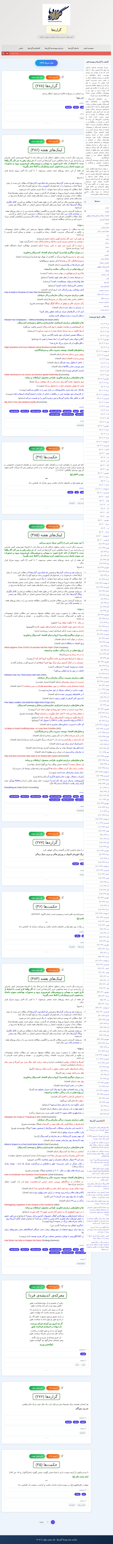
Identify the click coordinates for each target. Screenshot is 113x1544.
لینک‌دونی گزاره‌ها (96, 1121)
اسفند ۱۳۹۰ (105, 968)
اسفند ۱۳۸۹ (105, 1015)
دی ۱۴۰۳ (106, 363)
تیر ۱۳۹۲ (106, 905)
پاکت (37, 216)
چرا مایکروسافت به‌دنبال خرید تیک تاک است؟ (69, 781)
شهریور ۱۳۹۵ (104, 756)
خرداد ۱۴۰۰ (105, 532)
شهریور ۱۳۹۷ (104, 662)
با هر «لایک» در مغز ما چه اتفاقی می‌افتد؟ (71, 671)
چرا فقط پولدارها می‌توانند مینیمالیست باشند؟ (69, 281)
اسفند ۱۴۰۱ (105, 449)
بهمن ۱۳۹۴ (105, 783)
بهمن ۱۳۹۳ (105, 831)
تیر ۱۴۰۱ (106, 481)
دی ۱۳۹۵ (106, 740)
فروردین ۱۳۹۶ (104, 728)
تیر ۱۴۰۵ (106, 323)
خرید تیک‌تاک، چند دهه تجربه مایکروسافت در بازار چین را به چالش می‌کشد (57, 390)
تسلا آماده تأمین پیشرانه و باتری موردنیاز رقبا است (67, 1155)
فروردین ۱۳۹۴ (104, 823)
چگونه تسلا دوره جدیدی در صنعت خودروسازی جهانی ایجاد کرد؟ (62, 709)
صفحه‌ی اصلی (89, 48)
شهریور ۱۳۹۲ (104, 897)
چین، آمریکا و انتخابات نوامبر (76, 1062)
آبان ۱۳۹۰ (106, 984)
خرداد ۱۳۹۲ (105, 909)
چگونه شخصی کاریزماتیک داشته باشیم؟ (72, 285)
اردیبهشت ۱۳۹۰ (104, 1008)
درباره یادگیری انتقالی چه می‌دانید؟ (74, 1225)
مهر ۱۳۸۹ (106, 1035)
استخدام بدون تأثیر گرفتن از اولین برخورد (71, 698)
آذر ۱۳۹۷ (106, 650)
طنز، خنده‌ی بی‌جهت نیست (77, 631)
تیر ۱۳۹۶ (106, 717)
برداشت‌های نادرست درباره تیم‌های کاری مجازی (68, 316)
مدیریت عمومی (80, 414)
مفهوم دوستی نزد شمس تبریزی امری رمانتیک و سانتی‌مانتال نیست (60, 241)
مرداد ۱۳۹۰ (105, 996)
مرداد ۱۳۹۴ (105, 807)
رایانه (107, 239)
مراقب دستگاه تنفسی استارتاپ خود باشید (71, 335)
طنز (107, 251)
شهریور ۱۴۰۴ (104, 339)
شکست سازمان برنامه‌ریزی (76, 752)
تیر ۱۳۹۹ (106, 575)
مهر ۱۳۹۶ (106, 705)
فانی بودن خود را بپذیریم (78, 257)
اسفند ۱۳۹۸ (105, 591)
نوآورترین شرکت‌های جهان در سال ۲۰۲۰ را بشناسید (67, 1170)
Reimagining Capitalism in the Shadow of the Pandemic (29, 1205)
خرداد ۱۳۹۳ (105, 862)
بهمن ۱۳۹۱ (105, 925)
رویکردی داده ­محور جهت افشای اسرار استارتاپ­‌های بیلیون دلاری (61, 627)
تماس (21, 48)
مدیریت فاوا (105, 298)
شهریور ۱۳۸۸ (104, 1082)
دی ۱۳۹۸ (106, 599)
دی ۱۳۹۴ (106, 787)
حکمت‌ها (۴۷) (46, 457)
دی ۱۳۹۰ (106, 976)
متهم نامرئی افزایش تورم (77, 370)
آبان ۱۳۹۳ (106, 842)
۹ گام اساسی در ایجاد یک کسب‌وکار (73, 1151)
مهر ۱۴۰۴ (106, 335)
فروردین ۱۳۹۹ (104, 587)
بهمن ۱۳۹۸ (105, 595)
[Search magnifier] (3, 53)
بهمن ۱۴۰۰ (105, 500)
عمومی (106, 255)
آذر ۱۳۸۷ (106, 1110)
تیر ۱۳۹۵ (106, 764)
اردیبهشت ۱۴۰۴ (104, 351)
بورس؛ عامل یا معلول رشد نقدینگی (73, 362)
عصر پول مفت (82, 1081)
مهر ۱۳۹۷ (106, 658)
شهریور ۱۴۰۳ (104, 379)
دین (77, 492)
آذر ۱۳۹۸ (106, 603)
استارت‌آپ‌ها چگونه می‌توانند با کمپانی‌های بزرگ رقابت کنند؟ (63, 717)
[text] (62, 77)
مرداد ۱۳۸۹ (105, 1043)
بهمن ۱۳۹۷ (105, 642)
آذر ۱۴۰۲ (106, 414)
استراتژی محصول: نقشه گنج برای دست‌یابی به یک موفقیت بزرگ (61, 382)
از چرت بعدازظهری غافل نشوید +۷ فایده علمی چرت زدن (64, 1113)
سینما (107, 247)
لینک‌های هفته (14, 411)
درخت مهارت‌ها (82, 1101)
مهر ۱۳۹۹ (106, 563)
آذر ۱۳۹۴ (106, 791)
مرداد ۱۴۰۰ (105, 524)
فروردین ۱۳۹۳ (104, 870)
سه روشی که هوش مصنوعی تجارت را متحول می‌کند (66, 386)
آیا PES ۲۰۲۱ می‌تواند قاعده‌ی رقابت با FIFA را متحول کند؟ (63, 720)
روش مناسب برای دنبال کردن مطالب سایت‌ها (69, 768)
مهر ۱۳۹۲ (106, 893)
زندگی (76, 107)
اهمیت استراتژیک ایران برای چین (74, 744)
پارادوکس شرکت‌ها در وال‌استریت (74, 265)
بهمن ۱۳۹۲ (105, 878)
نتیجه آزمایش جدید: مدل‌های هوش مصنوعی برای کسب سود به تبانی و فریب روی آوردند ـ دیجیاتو (97, 1194)
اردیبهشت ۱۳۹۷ (104, 677)
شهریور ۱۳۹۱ (104, 945)
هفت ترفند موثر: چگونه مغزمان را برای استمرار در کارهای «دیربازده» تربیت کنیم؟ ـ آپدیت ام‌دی (97, 1221)
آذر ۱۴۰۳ (106, 367)
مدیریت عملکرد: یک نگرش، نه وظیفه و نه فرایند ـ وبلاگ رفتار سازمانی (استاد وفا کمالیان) (99, 1145)
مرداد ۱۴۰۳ (105, 382)
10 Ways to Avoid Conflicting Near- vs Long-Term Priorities (30, 728)
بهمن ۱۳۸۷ (105, 1102)
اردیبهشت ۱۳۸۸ (104, 1090)
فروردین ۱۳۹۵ (104, 776)
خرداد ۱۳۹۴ (105, 815)
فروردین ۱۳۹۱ (104, 964)
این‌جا (92, 95)
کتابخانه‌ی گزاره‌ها (34, 48)
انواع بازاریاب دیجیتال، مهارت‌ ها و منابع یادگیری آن (67, 776)
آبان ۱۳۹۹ (106, 559)
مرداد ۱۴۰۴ (105, 343)
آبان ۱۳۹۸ (106, 607)
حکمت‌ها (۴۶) (46, 906)
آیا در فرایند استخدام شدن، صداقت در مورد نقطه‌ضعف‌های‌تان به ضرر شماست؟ (55, 686)
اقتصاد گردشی (104, 219)
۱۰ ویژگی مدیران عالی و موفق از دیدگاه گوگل (69, 303)
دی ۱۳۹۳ (106, 835)
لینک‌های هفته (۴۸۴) (46, 978)
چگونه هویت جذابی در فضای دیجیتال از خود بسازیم (67, 690)
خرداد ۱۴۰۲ (105, 438)
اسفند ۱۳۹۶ (105, 685)
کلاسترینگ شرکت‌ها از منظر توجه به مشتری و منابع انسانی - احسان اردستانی (98, 1186)
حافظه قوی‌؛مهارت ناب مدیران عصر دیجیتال (70, 1109)
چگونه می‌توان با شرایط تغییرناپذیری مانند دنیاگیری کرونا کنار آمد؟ (61, 658)
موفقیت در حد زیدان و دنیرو (76, 654)
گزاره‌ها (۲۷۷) (46, 842)
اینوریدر (45, 186)
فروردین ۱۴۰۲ (104, 445)
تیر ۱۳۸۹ (106, 1047)
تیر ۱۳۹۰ (106, 1000)
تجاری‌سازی (67, 411)
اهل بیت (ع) (81, 503)
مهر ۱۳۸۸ (106, 1078)
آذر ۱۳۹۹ (106, 555)
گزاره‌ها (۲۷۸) (46, 86)
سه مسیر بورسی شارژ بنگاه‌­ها (75, 366)
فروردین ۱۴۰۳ (104, 398)
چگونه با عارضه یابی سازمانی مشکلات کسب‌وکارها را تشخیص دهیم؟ (59, 1128)
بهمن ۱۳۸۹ (105, 1019)
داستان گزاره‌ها (73, 48)
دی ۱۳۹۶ (106, 693)
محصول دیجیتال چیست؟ (78, 764)
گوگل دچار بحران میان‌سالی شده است (72, 772)
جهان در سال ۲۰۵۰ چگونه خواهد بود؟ (73, 623)
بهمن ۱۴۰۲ (105, 406)
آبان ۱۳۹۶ (106, 701)
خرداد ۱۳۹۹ (105, 579)
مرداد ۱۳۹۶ (105, 713)
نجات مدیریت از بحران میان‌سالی (74, 682)
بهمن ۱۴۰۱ (105, 453)
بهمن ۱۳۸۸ (105, 1066)
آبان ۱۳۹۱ (106, 937)
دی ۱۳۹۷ (106, 646)
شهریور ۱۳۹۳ (104, 850)
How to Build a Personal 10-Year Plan (21, 292)
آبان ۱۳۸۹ (106, 1031)
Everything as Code (13, 787)
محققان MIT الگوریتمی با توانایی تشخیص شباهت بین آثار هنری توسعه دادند (57, 1236)
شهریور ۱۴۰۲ (104, 426)
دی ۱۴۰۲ (106, 410)
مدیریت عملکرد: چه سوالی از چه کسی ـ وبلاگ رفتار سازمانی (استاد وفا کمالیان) (98, 1153)
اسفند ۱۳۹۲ (105, 874)
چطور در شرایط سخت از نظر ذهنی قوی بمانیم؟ (68, 277)
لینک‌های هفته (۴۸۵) (46, 535)
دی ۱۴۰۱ (106, 457)
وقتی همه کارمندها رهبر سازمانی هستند (72, 1140)
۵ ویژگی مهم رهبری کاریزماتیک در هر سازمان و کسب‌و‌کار (64, 1136)
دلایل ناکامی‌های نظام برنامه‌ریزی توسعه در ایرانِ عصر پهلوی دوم (61, 1192)
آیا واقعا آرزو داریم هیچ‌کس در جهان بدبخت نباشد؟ (67, 273)
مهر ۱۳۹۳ (106, 846)
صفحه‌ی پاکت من (72, 214)
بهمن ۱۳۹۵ (105, 736)
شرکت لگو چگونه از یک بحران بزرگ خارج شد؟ (69, 343)
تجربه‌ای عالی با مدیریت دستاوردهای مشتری (70, 724)
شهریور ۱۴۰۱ (104, 473)
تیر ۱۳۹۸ (106, 622)
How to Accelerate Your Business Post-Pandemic (26, 1174)
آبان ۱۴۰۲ (106, 418)
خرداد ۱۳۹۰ (105, 1004)
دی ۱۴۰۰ (106, 504)
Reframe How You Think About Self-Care (22, 675)
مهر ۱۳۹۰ (106, 988)
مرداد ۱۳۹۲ (105, 901)
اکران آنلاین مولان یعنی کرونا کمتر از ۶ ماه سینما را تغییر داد (63, 339)
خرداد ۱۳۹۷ (105, 673)
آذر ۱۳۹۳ (106, 839)
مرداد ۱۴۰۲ (105, 430)
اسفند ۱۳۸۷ (105, 1098)
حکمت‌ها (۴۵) (46, 1464)
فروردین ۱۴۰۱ (104, 493)
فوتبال (107, 270)
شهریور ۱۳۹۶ (104, 709)
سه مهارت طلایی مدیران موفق (75, 1132)
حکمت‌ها (72, 503)
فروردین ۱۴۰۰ (104, 540)
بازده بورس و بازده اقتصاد (77, 358)
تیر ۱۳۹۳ (106, 858)
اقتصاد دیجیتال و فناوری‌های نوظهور (97, 216)
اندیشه (83, 107)
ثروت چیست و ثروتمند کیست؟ (75, 667)
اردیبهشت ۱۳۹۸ (104, 630)
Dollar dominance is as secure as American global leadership (31, 374)
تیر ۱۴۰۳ (106, 386)
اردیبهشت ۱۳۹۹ (104, 583)
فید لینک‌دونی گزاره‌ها (39, 183)
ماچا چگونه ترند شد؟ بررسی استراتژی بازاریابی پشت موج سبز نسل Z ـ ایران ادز (98, 1229)
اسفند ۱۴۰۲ (105, 402)
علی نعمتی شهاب (36, 77)
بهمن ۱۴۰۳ (105, 359)
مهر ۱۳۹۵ (106, 752)
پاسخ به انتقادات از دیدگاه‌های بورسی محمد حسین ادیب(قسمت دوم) (56, 1182)
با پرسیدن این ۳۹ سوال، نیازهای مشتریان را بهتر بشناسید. (64, 1159)
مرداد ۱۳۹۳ (105, 854)
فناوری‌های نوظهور (103, 267)
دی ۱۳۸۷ (106, 1106)
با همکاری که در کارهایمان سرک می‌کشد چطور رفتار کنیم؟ (64, 311)
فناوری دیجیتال (36, 411)
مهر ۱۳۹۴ (106, 799)
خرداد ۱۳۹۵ (105, 768)
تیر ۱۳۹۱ (106, 952)
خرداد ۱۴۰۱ (105, 485)
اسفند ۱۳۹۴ (105, 780)
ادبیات (83, 1354)
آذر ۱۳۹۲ (106, 886)
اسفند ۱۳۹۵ (105, 732)
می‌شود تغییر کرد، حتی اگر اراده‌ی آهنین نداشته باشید (66, 239)
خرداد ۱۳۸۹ (105, 1051)
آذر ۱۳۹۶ (106, 697)
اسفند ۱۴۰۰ (105, 496)
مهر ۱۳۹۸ (106, 610)
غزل (77, 1364)
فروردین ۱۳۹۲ (104, 917)
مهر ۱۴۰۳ (106, 375)
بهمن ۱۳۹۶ (105, 689)
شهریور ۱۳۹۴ (104, 803)
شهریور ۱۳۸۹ (104, 1039)
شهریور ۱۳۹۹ (104, 567)
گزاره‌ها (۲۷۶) (46, 1396)
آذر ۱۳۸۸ (106, 1074)
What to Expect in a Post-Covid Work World (23, 1144)
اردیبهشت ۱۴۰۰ (104, 536)
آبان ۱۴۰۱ (106, 465)
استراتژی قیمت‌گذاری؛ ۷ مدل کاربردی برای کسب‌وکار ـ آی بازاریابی (99, 1162)
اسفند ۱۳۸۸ (105, 1063)
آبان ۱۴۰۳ (106, 371)
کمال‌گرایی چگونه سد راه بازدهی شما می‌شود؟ (69, 1105)
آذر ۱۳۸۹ (106, 1027)
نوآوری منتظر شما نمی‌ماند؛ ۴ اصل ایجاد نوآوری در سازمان (64, 713)
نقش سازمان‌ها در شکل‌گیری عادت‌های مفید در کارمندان (65, 1124)
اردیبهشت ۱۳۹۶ (104, 724)
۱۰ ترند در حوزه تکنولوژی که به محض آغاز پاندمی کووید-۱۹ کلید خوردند (59, 1212)
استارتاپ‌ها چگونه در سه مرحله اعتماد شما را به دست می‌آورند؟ (61, 331)
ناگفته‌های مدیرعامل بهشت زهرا (75, 1073)
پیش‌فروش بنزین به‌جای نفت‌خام (75, 354)
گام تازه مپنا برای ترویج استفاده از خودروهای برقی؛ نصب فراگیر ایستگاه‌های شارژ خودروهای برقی (46, 1229)
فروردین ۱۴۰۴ (104, 355)
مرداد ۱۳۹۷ (105, 666)
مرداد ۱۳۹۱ (105, 949)
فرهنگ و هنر (105, 259)
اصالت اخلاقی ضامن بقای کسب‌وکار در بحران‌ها (68, 299)
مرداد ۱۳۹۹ (105, 571)
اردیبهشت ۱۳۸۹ (104, 1055)
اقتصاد (83, 411)
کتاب (107, 278)
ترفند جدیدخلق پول (80, 748)
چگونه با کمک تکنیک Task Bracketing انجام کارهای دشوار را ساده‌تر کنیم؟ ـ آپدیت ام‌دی (98, 1171)
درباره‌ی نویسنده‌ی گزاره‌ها (54, 48)
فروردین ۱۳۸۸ (104, 1094)
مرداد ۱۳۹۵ (105, 760)
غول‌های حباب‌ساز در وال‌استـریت (74, 739)
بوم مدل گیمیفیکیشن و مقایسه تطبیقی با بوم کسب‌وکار (65, 327)
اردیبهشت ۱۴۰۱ (104, 489)
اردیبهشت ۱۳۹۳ (104, 866)
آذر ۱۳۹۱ (106, 933)
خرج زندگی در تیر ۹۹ (79, 1201)
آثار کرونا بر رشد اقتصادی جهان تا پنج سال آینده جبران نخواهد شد (61, 1089)
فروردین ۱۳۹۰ (104, 1012)
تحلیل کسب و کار (55, 411)
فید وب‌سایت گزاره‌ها (65, 183)
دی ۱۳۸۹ (106, 1023)
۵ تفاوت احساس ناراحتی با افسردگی (73, 1096)
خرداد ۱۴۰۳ (105, 390)
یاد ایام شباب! (104, 310)
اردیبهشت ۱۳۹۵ (104, 772)
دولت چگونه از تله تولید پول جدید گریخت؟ (71, 1196)
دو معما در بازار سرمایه (78, 735)
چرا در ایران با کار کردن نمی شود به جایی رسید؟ (66, 245)
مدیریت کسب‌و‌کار (68, 414)
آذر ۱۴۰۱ (106, 461)
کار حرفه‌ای (25, 411)
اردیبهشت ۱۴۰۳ (104, 394)
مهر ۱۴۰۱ (106, 469)
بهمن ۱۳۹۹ (105, 548)
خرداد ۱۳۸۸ (105, 1086)
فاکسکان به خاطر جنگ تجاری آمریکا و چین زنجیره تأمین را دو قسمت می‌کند (57, 398)
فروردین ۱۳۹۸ (104, 634)
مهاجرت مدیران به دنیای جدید (76, 307)
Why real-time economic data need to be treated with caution (31, 756)
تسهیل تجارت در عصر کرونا (76, 1085)
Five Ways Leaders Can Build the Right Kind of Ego (27, 702)
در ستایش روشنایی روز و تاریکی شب (72, 289)
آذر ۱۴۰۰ (106, 508)
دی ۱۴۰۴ (106, 327)
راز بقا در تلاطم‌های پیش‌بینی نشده (74, 694)
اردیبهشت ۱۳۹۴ (104, 819)
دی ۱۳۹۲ (106, 882)
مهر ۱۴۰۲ (106, 422)
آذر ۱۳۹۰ (106, 980)
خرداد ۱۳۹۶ (105, 721)
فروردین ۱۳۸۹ (104, 1059)
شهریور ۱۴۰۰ (104, 520)
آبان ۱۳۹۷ (106, 654)
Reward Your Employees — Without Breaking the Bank (28, 320)
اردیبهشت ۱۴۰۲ (104, 441)
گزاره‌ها (56, 30)
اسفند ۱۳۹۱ (105, 921)
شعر (83, 1364)
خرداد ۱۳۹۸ (105, 626)
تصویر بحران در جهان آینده (77, 639)
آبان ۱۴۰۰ (106, 512)
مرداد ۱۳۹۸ (105, 618)
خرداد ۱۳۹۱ (105, 956)
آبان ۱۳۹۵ (106, 748)
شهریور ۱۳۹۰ (104, 992)
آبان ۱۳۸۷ (106, 1114)
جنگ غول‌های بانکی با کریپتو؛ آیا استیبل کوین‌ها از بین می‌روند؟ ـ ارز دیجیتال (97, 1130)
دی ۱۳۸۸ (106, 1070)
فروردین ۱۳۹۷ (104, 681)
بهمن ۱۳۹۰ (105, 972)
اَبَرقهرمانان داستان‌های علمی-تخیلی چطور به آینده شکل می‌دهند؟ (61, 1069)
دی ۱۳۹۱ (106, 929)
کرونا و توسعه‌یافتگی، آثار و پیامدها (74, 261)
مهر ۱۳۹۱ (106, 941)
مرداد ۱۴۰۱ (105, 477)
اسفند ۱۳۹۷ (105, 638)
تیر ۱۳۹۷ (106, 669)
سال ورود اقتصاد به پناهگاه (77, 643)
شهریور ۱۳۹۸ (104, 614)
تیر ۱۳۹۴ (106, 811)
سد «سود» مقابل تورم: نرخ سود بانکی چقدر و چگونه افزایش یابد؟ (61, 1188)
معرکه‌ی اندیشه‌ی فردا (46, 1295)
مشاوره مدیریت (54, 414)
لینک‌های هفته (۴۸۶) (46, 150)
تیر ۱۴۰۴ (106, 347)
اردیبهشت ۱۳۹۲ (104, 913)
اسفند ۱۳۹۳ (105, 827)
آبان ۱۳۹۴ (106, 795)
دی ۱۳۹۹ (106, 551)
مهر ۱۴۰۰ (106, 516)
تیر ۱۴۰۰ (106, 528)
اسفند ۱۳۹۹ (105, 544)
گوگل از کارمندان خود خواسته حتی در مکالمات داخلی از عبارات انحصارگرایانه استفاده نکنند (50, 394)
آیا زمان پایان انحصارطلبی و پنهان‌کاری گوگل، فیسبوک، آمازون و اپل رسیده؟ (57, 1216)
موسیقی (106, 306)
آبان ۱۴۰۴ (106, 331)
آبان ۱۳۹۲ (106, 890)
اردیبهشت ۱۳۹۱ (104, 960)
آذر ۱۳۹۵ (106, 744)
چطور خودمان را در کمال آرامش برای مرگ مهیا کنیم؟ (66, 663)
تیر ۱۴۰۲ (106, 434)
